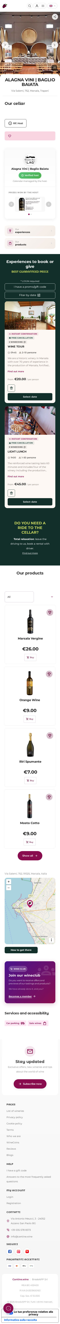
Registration (13, 1203)
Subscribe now (30, 1084)
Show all (27, 855)
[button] (30, 315)
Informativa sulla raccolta (20, 1320)
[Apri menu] (39, 6)
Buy (30, 657)
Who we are (13, 1136)
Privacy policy (14, 1117)
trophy (50, 612)
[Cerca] (29, 6)
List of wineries (15, 1110)
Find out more (16, 371)
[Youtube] (27, 1251)
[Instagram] (18, 1251)
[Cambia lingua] (52, 6)
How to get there (21, 949)
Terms (10, 1129)
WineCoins (12, 1142)
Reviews (11, 1148)
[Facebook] (9, 1251)
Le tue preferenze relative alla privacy (33, 1313)
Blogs (9, 1155)
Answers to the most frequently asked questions (28, 1179)
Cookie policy (14, 1123)
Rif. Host (15, 123)
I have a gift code (16, 1170)
